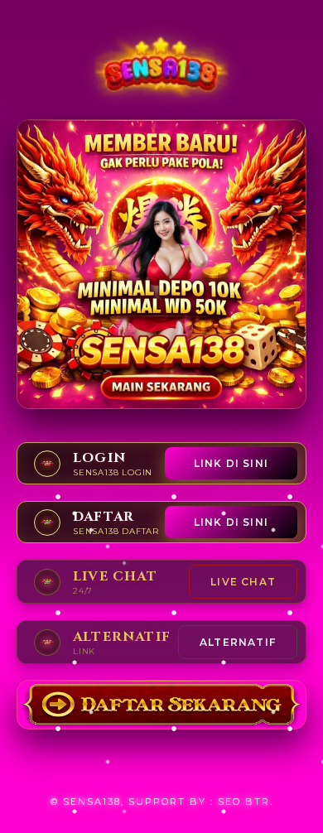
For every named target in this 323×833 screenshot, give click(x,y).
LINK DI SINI (231, 463)
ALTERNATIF (238, 642)
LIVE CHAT (243, 581)
